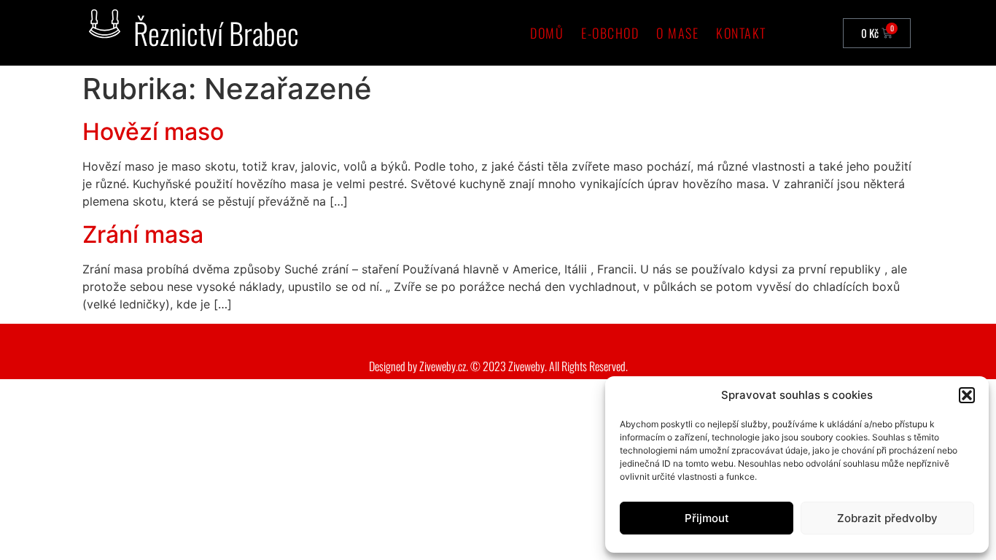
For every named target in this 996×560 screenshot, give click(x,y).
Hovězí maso (153, 131)
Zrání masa (142, 234)
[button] (967, 395)
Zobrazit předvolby (887, 518)
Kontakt (741, 32)
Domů (547, 32)
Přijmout (707, 518)
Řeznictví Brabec (216, 33)
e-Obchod (610, 32)
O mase (677, 32)
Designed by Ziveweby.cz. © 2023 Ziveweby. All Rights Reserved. (498, 366)
